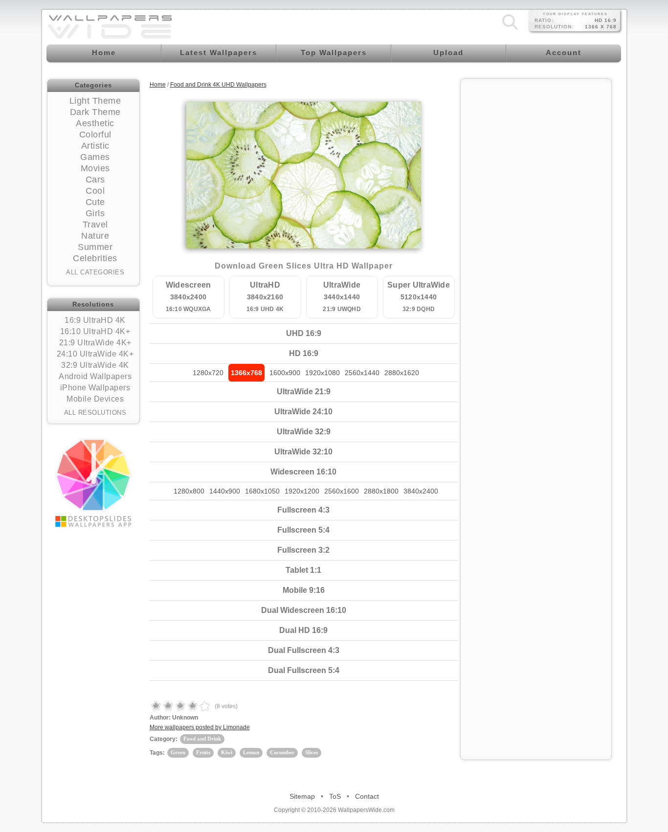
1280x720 (208, 373)
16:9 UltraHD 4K (95, 320)
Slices (311, 752)
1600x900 (284, 373)
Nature (95, 236)
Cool (95, 191)
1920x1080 (322, 373)
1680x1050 (262, 491)
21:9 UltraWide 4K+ (95, 342)
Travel (95, 224)
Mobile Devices (95, 399)
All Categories (95, 272)
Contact (367, 796)
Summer (95, 247)
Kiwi (226, 752)
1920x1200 (302, 491)
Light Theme (95, 101)
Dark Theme (95, 112)
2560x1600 (341, 491)
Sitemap (302, 796)
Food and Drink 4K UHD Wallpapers (218, 84)
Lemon (251, 752)
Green (178, 752)
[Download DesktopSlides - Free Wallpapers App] (93, 482)
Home (158, 84)
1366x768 (246, 373)
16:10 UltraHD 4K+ (95, 331)
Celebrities (95, 258)
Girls (95, 213)
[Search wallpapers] (510, 29)
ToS (335, 796)
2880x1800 (381, 491)
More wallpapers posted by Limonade (200, 727)
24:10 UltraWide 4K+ (95, 354)
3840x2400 (420, 491)
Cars (95, 179)
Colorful (95, 134)
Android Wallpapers (95, 376)
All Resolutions (95, 412)
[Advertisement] (536, 231)
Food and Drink (202, 739)
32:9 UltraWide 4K (95, 365)
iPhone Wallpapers (95, 387)
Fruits (203, 752)
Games (95, 157)
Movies (95, 168)
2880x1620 (401, 373)
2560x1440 (362, 373)
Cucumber (282, 752)
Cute (95, 202)
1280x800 (189, 491)
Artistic (95, 146)
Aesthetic (95, 123)
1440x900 (224, 491)
